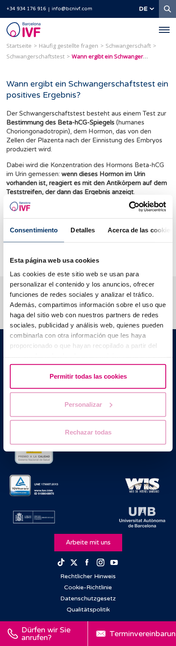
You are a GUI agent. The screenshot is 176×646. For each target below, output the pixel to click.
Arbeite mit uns (88, 542)
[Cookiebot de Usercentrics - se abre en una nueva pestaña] (128, 206)
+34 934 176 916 (26, 9)
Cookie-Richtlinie (88, 587)
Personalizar (83, 404)
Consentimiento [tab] (34, 230)
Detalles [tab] (82, 230)
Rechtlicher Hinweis (88, 576)
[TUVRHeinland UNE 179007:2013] (34, 485)
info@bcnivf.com (72, 9)
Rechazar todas (88, 432)
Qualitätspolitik (88, 609)
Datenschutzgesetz (88, 598)
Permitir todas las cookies (88, 376)
